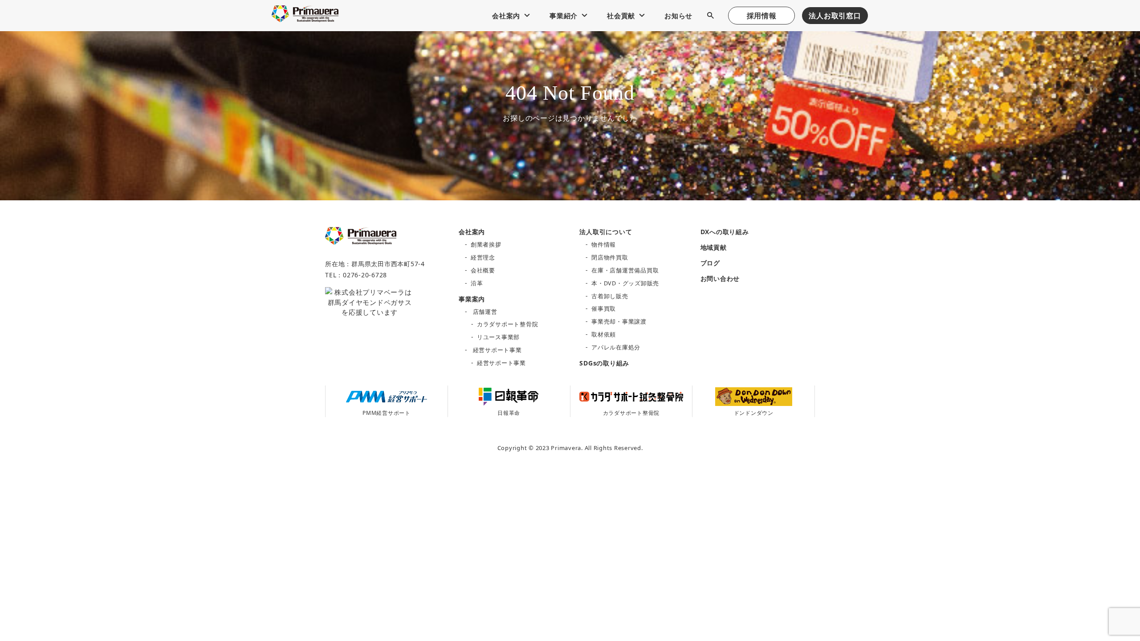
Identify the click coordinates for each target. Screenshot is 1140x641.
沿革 (477, 283)
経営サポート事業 (497, 350)
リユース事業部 (498, 337)
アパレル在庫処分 (615, 347)
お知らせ (678, 15)
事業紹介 (564, 15)
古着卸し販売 (609, 296)
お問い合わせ (720, 278)
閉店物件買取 (609, 257)
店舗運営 (485, 312)
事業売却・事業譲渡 (619, 321)
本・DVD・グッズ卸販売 (625, 283)
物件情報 (603, 244)
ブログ (710, 263)
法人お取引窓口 (835, 15)
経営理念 (483, 257)
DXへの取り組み (724, 231)
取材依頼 (603, 334)
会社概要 (483, 270)
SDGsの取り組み (604, 363)
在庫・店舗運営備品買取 (625, 270)
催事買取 (603, 308)
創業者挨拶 (486, 244)
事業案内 (472, 299)
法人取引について (605, 231)
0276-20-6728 (365, 275)
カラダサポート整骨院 (507, 324)
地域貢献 (713, 247)
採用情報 (762, 15)
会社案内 (506, 15)
